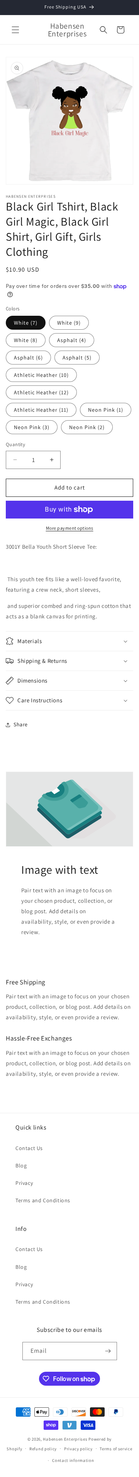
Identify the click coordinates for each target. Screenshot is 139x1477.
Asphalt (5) (77, 357)
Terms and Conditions (42, 1200)
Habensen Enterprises (65, 1439)
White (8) (25, 340)
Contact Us (29, 1148)
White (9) (69, 322)
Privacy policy (78, 1448)
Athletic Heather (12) (41, 392)
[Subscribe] (108, 1351)
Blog (21, 1165)
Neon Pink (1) (105, 409)
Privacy (24, 1182)
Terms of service (116, 1448)
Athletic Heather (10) (41, 374)
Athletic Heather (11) (41, 409)
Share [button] (21, 724)
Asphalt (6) (28, 357)
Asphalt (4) (71, 340)
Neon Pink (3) (31, 427)
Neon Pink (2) (87, 427)
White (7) (25, 322)
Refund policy (43, 1448)
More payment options (69, 528)
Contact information (73, 1460)
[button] (15, 29)
